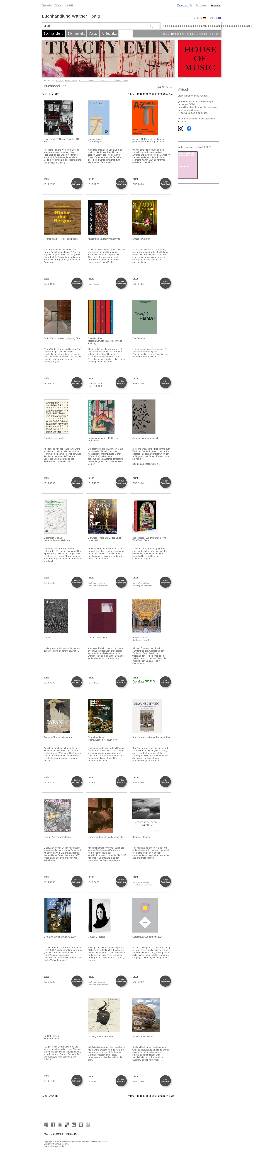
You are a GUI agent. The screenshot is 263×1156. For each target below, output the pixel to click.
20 (153, 94)
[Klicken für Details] (62, 118)
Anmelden (216, 5)
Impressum (71, 1134)
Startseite (47, 5)
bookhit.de (59, 1146)
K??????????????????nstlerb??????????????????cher (103, 80)
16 (141, 94)
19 (150, 94)
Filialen (58, 5)
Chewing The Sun (61, 1144)
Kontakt (69, 5)
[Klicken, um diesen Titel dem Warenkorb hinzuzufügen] (78, 189)
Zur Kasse (201, 5)
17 (144, 94)
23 (162, 94)
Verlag (93, 33)
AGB (46, 1134)
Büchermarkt (76, 33)
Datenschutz (57, 1134)
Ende (171, 94)
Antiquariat (109, 33)
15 (138, 94)
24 (165, 94)
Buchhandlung (53, 33)
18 (147, 94)
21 (156, 94)
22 (159, 94)
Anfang (131, 94)
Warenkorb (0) (184, 5)
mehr (46, 179)
